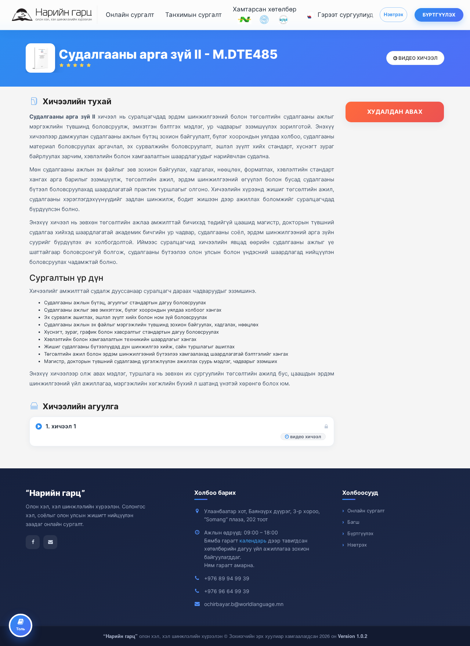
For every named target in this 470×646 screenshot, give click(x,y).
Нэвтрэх (393, 14)
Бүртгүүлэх (439, 15)
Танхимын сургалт (193, 14)
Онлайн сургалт (130, 14)
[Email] (50, 542)
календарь (253, 540)
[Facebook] (33, 542)
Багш (353, 522)
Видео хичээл (417, 58)
